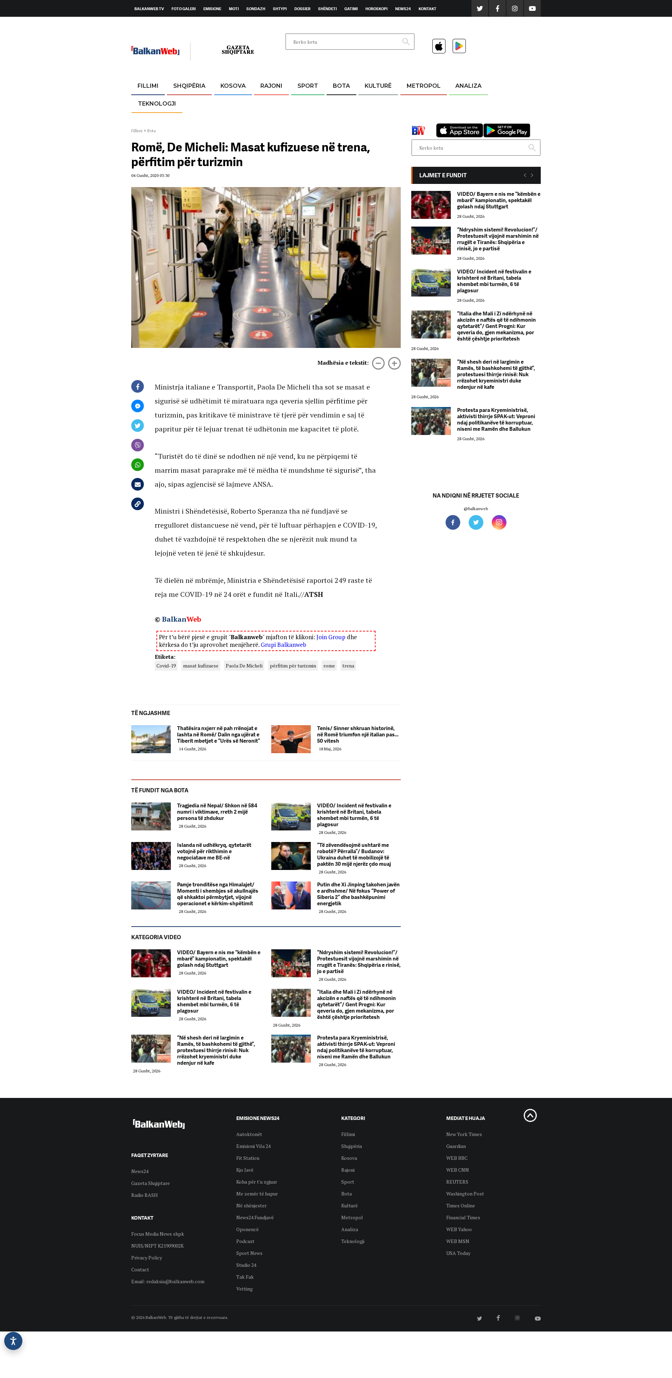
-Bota (302, 103)
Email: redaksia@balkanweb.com (167, 1281)
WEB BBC (457, 1158)
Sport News (249, 1253)
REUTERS (457, 1181)
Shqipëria (189, 86)
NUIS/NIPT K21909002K (157, 1245)
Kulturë (378, 86)
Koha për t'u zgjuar (256, 1181)
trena (348, 665)
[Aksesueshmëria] (13, 1341)
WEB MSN (457, 1241)
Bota (341, 86)
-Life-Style (417, 119)
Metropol (424, 86)
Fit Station (247, 1158)
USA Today (458, 1253)
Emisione (212, 8)
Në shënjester (251, 1205)
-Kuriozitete (420, 103)
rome (329, 665)
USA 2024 (341, 103)
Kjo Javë (244, 1169)
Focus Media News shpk (157, 1233)
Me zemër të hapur (257, 1193)
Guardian (456, 1146)
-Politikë (182, 119)
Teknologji (157, 103)
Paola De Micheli (244, 665)
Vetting (244, 1288)
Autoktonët (249, 1134)
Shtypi (280, 8)
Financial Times (463, 1217)
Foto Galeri (184, 8)
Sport (308, 86)
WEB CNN (457, 1169)
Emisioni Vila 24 (253, 1146)
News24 (403, 8)
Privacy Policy (146, 1257)
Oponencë (247, 1229)
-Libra (369, 119)
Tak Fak (245, 1276)
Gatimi (351, 8)
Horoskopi (376, 8)
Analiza (468, 86)
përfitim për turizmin (293, 665)
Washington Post (465, 1193)
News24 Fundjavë (255, 1217)
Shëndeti (327, 8)
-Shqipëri (306, 119)
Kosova (233, 86)
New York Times (464, 1134)
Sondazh (255, 8)
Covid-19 (166, 665)
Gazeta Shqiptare (150, 1183)
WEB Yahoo (459, 1229)
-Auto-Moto (151, 120)
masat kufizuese (200, 665)
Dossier (302, 8)
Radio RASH (144, 1195)
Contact (140, 1269)
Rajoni (271, 86)
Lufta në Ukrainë (341, 122)
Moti (234, 8)
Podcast (245, 1241)
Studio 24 (246, 1265)
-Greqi (266, 103)
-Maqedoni (271, 119)
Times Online (460, 1205)
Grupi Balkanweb (283, 645)
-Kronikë (181, 103)
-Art (367, 103)
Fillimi (148, 86)
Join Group (330, 637)
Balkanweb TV (149, 8)
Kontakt (427, 8)
